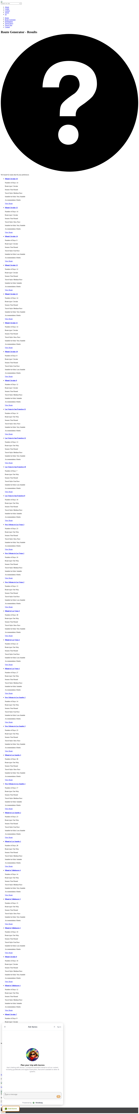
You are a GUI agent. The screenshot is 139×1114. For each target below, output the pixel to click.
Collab (7, 9)
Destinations (9, 21)
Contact (7, 11)
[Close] (54, 1026)
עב (6, 14)
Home (7, 18)
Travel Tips (8, 25)
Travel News (9, 23)
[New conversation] (5, 1026)
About (7, 7)
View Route (9, 203)
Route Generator (10, 20)
